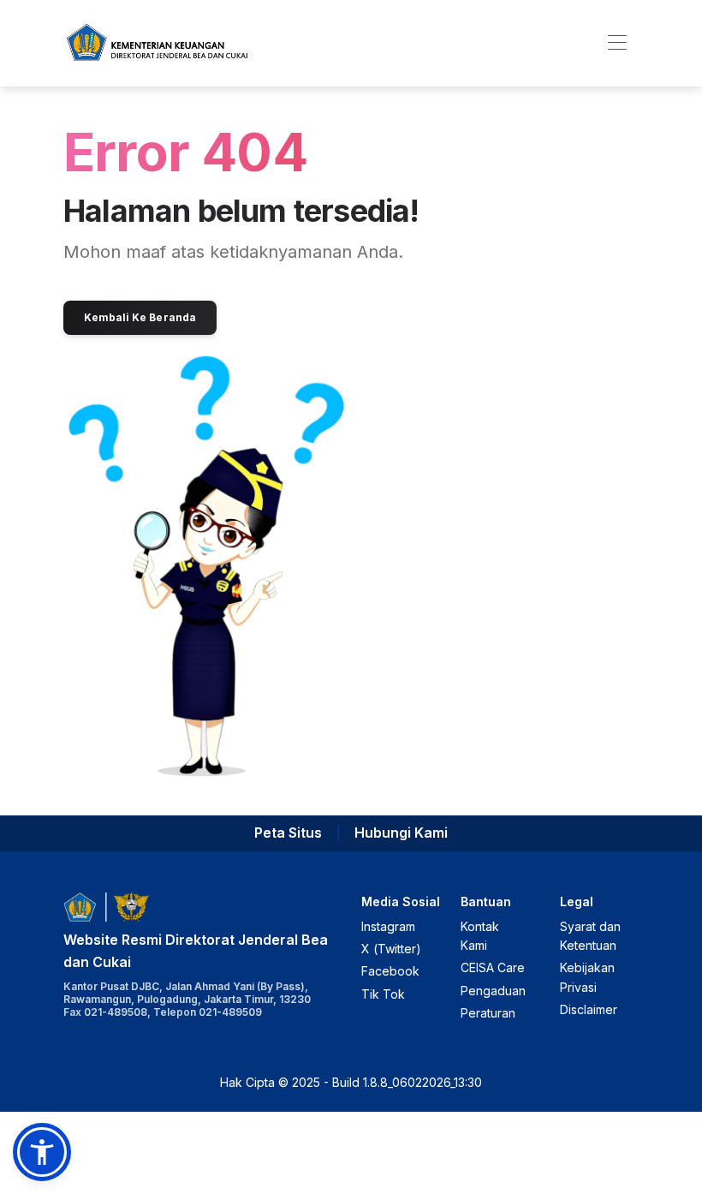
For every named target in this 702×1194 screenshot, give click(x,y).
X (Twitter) (391, 948)
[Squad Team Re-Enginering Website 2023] (156, 43)
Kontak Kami (480, 935)
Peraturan (488, 1013)
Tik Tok (383, 994)
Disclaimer (588, 1009)
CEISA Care (493, 967)
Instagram (388, 926)
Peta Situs (288, 832)
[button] (42, 1152)
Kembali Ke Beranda (140, 317)
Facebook (390, 971)
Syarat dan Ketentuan (590, 935)
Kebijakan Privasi (587, 977)
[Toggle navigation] (617, 43)
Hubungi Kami (401, 832)
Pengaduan (493, 990)
